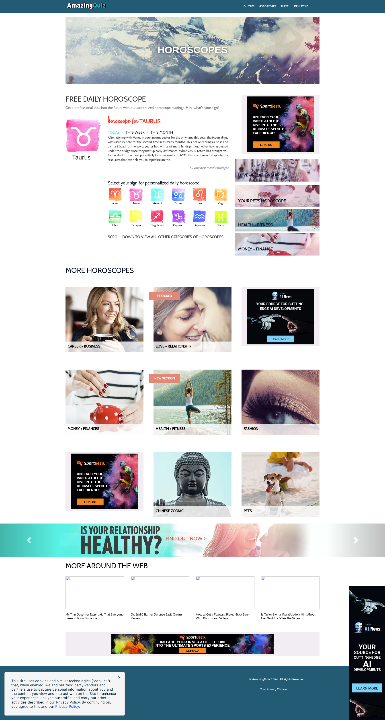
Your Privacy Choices (274, 689)
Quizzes (249, 6)
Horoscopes (267, 6)
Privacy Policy (67, 706)
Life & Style (300, 6)
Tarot (284, 6)
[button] (29, 540)
